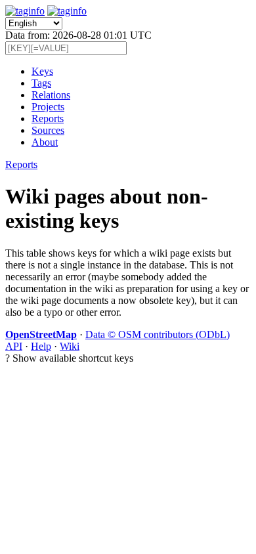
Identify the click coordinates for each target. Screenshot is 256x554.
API (13, 346)
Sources (48, 130)
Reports (48, 118)
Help (41, 346)
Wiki (69, 346)
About (45, 142)
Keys (42, 71)
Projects (48, 106)
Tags (41, 83)
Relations (51, 94)
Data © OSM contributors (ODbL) (157, 334)
